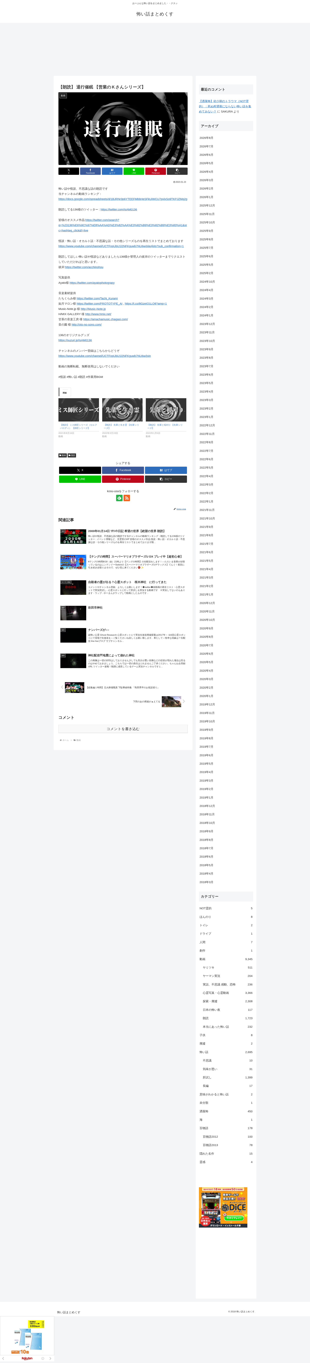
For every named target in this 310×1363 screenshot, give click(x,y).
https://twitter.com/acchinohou (84, 267)
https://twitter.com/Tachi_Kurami (97, 298)
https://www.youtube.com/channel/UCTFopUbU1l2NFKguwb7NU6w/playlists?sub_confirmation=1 (121, 246)
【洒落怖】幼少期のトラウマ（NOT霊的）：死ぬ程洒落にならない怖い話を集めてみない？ (225, 106)
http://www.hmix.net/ (98, 314)
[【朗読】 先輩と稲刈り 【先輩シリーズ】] (166, 409)
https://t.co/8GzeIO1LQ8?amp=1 (146, 303)
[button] (177, 171)
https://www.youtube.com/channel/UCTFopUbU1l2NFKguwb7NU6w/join (104, 356)
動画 (64, 455)
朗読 (73, 455)
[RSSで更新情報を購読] (127, 498)
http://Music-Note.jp (93, 309)
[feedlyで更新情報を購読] (119, 498)
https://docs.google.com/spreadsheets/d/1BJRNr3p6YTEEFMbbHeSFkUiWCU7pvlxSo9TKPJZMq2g (122, 199)
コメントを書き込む (123, 729)
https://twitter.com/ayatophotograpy (92, 282)
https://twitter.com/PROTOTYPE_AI (99, 303)
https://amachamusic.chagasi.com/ (105, 319)
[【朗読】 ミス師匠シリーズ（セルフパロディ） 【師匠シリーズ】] (78, 409)
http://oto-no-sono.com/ (87, 324)
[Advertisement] (155, 49)
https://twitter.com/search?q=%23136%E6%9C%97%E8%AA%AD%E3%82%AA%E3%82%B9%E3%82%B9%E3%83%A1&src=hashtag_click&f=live (122, 225)
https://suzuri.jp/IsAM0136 (75, 340)
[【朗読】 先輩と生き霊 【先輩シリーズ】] (122, 409)
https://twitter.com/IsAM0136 (119, 209)
